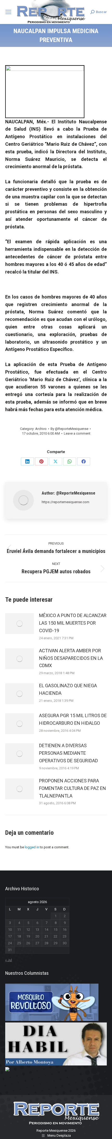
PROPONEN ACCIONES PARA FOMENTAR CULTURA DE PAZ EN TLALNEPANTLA (72, 788)
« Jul (8, 960)
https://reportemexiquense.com (65, 502)
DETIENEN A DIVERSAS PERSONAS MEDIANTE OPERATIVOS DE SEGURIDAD (68, 753)
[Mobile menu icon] (8, 12)
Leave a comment (77, 433)
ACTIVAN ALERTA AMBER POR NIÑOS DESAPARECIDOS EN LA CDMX (71, 658)
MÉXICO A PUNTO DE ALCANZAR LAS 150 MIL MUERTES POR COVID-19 (73, 623)
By (69, 429)
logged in (32, 847)
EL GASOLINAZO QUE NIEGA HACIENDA (68, 689)
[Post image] (19, 623)
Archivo (41, 429)
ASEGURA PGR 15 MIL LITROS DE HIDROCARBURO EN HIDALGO (73, 719)
